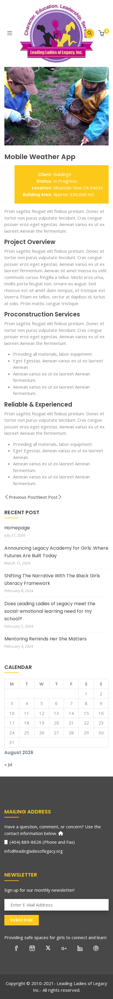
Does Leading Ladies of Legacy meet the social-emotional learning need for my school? (49, 611)
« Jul (8, 764)
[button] (102, 34)
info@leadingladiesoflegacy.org (33, 851)
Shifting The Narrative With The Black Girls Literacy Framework (52, 579)
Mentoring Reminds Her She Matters (45, 638)
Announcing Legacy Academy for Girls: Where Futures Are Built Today (56, 552)
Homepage (17, 527)
